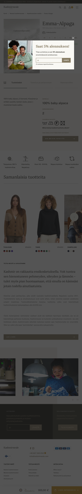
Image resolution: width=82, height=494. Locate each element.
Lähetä (66, 60)
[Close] (72, 38)
